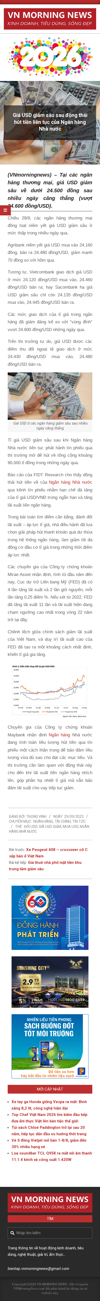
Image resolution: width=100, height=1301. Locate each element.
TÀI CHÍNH (63, 821)
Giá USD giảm (50, 826)
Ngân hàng (59, 734)
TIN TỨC (79, 821)
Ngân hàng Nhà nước (70, 482)
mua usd (70, 826)
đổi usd (30, 826)
